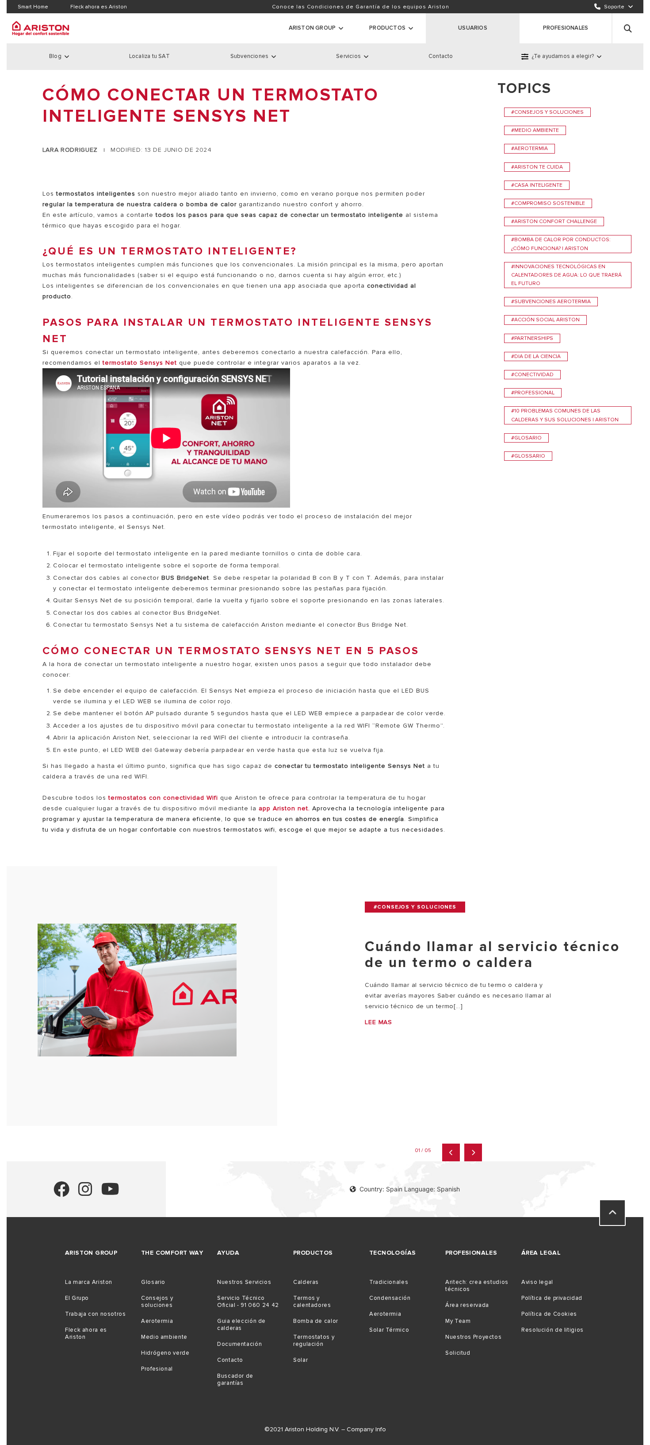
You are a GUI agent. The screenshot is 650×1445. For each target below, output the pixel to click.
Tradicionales (388, 1282)
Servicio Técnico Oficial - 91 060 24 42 (248, 1302)
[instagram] (85, 1193)
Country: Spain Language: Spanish (409, 1189)
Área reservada (467, 1305)
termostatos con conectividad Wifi (163, 797)
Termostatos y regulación (313, 1340)
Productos (387, 27)
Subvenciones (249, 56)
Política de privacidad (551, 1298)
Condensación (390, 1298)
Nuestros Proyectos (473, 1337)
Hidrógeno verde (165, 1352)
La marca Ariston (88, 1282)
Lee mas (378, 1022)
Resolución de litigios (552, 1329)
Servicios (348, 56)
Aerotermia (157, 1321)
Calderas (306, 1282)
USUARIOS (472, 27)
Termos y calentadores (312, 1302)
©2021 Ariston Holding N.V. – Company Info (325, 1429)
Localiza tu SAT (149, 56)
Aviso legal (537, 1282)
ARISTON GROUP (312, 27)
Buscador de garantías (235, 1379)
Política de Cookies (549, 1314)
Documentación (239, 1344)
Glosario (153, 1282)
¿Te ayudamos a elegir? (562, 56)
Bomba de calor (315, 1321)
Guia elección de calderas (241, 1325)
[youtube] (110, 1193)
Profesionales (566, 27)
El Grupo (77, 1298)
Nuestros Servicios (244, 1282)
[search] (627, 28)
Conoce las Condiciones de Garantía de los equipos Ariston (360, 7)
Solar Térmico (389, 1329)
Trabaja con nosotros (95, 1314)
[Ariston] (41, 28)
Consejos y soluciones (157, 1302)
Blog (55, 56)
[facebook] (61, 1193)
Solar (300, 1360)
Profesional (157, 1368)
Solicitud (457, 1352)
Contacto (440, 56)
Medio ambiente (164, 1337)
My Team (457, 1321)
